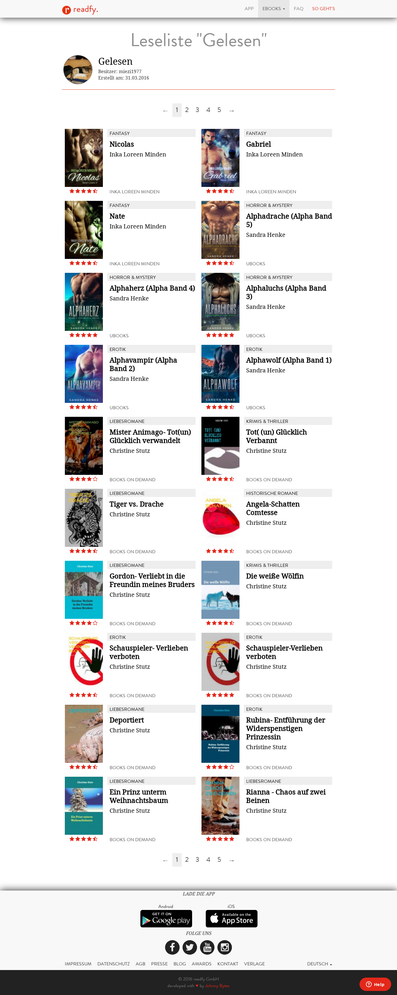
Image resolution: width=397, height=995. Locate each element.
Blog (180, 963)
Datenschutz (113, 963)
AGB (140, 963)
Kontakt (227, 963)
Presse (159, 963)
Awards (202, 963)
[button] (273, 8)
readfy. (84, 9)
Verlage (254, 963)
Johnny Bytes (217, 985)
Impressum (78, 963)
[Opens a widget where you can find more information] (375, 985)
